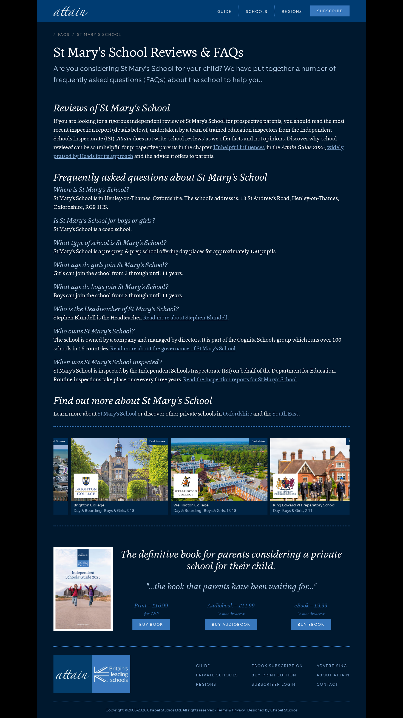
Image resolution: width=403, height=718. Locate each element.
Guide (224, 11)
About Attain (333, 675)
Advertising (332, 666)
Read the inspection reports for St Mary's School (240, 379)
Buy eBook (311, 624)
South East (286, 413)
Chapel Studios (283, 710)
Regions (292, 11)
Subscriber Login (274, 684)
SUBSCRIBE (330, 10)
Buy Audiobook (231, 624)
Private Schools (217, 675)
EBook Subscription (277, 666)
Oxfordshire (237, 413)
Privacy (238, 710)
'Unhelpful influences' (239, 147)
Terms (222, 710)
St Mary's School (117, 413)
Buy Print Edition (274, 675)
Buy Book (151, 624)
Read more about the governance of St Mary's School (172, 348)
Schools (257, 11)
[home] (70, 11)
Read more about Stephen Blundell (185, 317)
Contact (327, 684)
